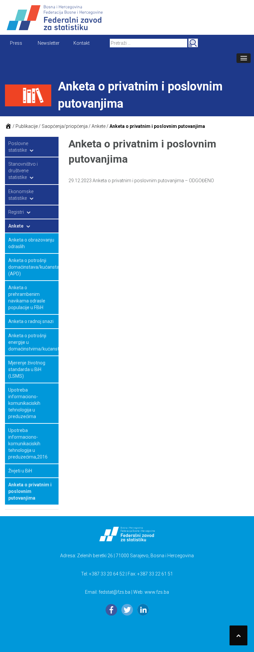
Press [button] (16, 43)
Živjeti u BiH (20, 470)
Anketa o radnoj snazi (31, 321)
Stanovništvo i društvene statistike (23, 170)
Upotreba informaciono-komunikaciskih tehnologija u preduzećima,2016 (28, 444)
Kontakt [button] (81, 43)
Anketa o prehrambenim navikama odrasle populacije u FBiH (26, 297)
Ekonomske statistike (20, 195)
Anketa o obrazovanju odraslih (31, 243)
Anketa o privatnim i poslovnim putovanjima (30, 491)
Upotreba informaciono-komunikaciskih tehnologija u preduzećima (24, 403)
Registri (16, 212)
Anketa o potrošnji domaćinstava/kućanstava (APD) (33, 267)
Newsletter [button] (49, 43)
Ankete (15, 226)
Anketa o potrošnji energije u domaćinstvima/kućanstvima (33, 342)
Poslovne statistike (18, 147)
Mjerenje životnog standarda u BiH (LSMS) (26, 369)
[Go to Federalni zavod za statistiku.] (8, 126)
